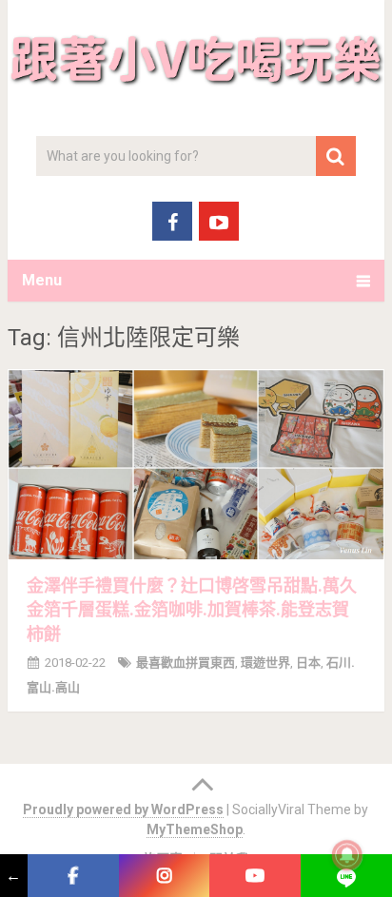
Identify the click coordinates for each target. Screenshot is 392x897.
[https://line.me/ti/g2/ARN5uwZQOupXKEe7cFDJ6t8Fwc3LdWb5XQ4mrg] (346, 875)
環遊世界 (265, 662)
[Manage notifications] (347, 855)
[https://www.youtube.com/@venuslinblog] (255, 875)
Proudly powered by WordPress (123, 809)
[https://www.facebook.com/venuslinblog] (73, 875)
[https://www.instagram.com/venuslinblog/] (164, 875)
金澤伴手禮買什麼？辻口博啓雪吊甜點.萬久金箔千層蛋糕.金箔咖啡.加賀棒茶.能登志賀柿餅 (192, 609)
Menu (42, 280)
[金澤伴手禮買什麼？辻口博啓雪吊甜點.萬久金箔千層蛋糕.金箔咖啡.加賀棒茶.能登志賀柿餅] (196, 464)
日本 (308, 662)
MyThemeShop (195, 829)
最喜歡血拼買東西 (185, 662)
